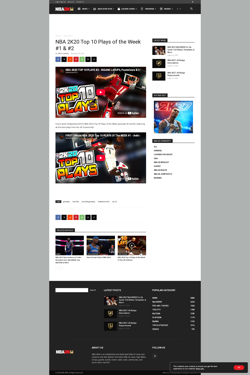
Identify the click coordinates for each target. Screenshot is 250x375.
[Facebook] (58, 59)
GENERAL (158, 151)
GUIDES (157, 166)
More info (200, 369)
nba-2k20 (76, 202)
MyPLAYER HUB (105, 9)
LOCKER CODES (128, 9)
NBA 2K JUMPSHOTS (163, 174)
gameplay (66, 202)
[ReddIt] (70, 59)
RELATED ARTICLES (65, 230)
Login (57, 2)
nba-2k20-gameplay (88, 202)
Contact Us (80, 2)
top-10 (114, 202)
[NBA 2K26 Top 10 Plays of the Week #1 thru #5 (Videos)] (132, 245)
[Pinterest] (76, 59)
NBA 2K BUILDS (160, 170)
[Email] (88, 59)
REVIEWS (158, 178)
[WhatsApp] (82, 59)
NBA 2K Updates (63, 53)
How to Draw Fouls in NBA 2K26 (99, 257)
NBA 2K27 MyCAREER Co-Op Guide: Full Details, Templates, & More (180, 49)
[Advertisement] (125, 24)
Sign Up (63, 2)
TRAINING (149, 9)
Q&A (156, 158)
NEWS (85, 9)
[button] (191, 9)
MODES (167, 9)
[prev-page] (57, 267)
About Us (71, 2)
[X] (193, 2)
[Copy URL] (94, 59)
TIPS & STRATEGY (92, 254)
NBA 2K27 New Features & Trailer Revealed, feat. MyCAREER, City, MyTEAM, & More (68, 260)
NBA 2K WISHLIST (161, 162)
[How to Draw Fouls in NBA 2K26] (101, 245)
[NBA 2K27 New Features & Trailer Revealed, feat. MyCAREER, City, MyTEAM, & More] (69, 245)
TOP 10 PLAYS (122, 254)
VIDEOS (58, 36)
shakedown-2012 (103, 202)
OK (239, 367)
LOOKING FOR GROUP (163, 154)
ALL (155, 147)
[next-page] (61, 267)
